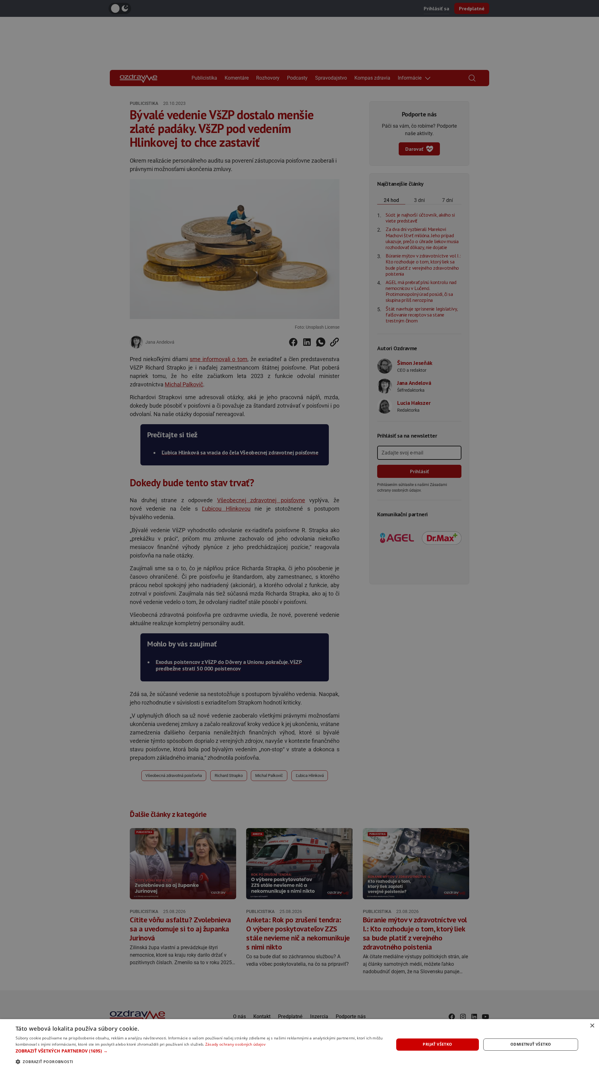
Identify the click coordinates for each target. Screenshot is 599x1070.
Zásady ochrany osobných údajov (235, 1044)
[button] (199, 1051)
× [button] (592, 1025)
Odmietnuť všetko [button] (530, 1044)
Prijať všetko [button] (437, 1044)
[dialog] (299, 1044)
